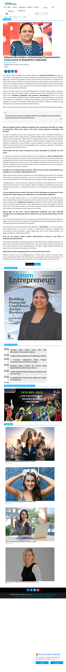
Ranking (15, 17)
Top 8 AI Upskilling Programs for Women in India (21, 541)
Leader (24, 17)
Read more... (55, 659)
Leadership (22, 7)
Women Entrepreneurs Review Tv (19, 386)
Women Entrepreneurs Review (41, 594)
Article (15, 7)
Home (6, 17)
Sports (46, 7)
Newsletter (41, 596)
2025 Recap (49, 596)
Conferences (21, 10)
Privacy (23, 596)
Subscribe (29, 596)
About (35, 596)
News (9, 7)
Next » (37, 264)
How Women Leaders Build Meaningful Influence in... (22, 582)
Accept (42, 663)
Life (52, 7)
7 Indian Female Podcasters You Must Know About (28, 356)
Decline (57, 663)
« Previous (29, 264)
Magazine (11, 11)
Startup (36, 7)
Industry (29, 7)
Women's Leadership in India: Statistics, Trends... (21, 461)
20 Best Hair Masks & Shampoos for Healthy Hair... (21, 501)
